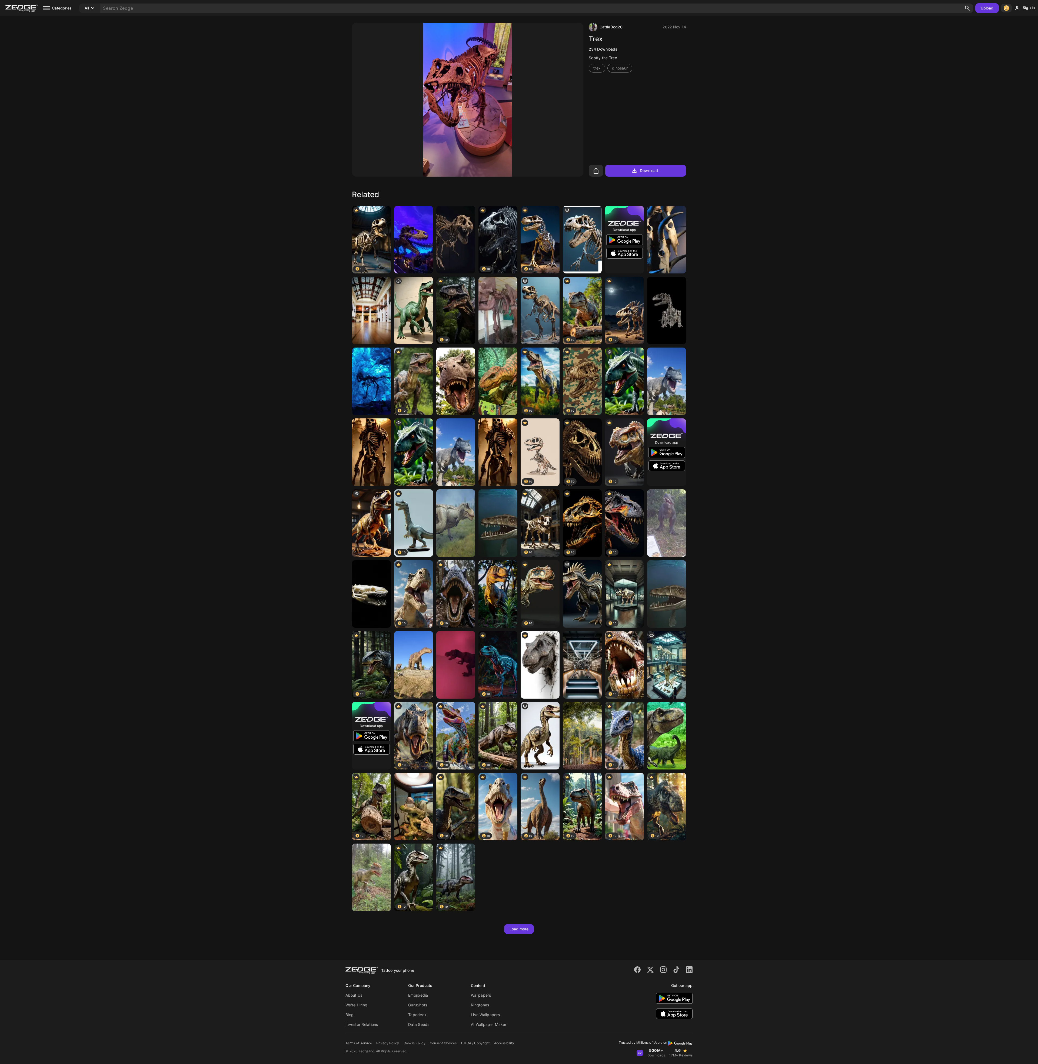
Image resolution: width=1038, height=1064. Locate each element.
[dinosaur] (666, 310)
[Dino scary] (455, 665)
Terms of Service (358, 1043)
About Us (353, 995)
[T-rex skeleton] (413, 239)
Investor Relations (361, 1024)
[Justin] (666, 665)
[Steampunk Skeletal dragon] (582, 594)
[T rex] (371, 381)
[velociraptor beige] (540, 735)
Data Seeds (419, 1024)
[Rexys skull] (582, 239)
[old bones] (540, 310)
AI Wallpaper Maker (489, 1024)
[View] (371, 310)
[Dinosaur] (455, 381)
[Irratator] (666, 523)
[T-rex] (540, 665)
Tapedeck (417, 1014)
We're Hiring (356, 1005)
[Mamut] (497, 310)
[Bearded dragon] (413, 806)
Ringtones (480, 1005)
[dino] (413, 310)
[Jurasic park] (582, 735)
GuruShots (417, 1005)
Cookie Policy (414, 1043)
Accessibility (504, 1043)
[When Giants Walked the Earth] (497, 594)
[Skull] (666, 239)
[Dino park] (371, 877)
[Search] (967, 8)
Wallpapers (481, 995)
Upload (987, 8)
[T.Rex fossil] (455, 239)
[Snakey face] (371, 594)
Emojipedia (418, 995)
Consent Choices (443, 1043)
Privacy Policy (387, 1043)
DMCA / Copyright (475, 1043)
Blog (349, 1014)
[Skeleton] (371, 452)
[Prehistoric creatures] (497, 523)
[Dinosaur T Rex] (497, 381)
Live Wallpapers (485, 1014)
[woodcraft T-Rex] (371, 523)
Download (649, 170)
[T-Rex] (666, 735)
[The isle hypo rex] (455, 523)
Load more (519, 929)
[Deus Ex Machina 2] (582, 665)
